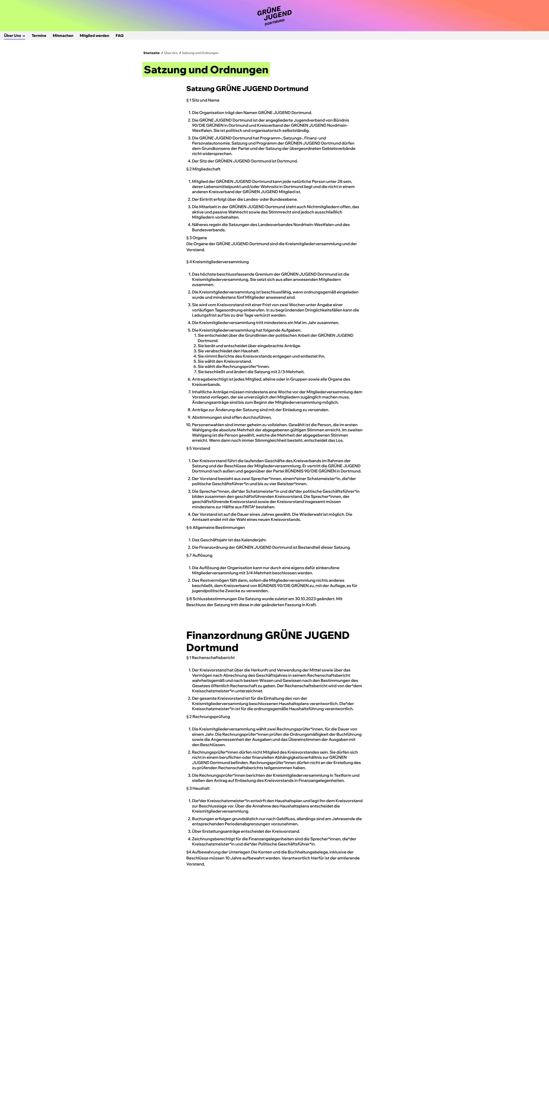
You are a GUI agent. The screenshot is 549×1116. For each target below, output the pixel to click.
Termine (39, 35)
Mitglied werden (94, 35)
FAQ (120, 35)
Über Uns (12, 35)
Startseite (151, 53)
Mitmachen (63, 35)
